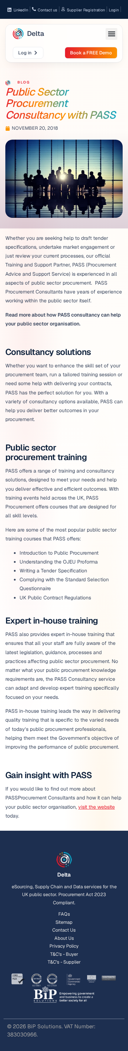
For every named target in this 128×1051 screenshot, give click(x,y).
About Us (64, 938)
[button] (111, 34)
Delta (35, 33)
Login (114, 9)
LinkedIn (21, 9)
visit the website (96, 807)
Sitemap (64, 922)
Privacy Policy (64, 946)
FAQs (64, 914)
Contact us (47, 9)
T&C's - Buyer (64, 954)
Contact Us (64, 930)
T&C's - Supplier (64, 962)
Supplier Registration (86, 9)
